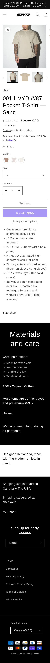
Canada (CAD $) (23, 630)
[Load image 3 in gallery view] (37, 77)
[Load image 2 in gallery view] (25, 77)
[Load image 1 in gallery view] (12, 77)
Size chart (9, 312)
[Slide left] (3, 78)
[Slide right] (47, 78)
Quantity (7, 183)
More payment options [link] (25, 221)
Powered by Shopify (31, 654)
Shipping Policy (15, 576)
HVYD (20, 654)
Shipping (7, 130)
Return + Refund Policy (20, 584)
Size (5, 168)
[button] (4, 15)
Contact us (12, 568)
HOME (9, 561)
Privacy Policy (14, 599)
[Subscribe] (40, 543)
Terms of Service (16, 591)
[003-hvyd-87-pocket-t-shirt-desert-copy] (6, 160)
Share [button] (10, 146)
